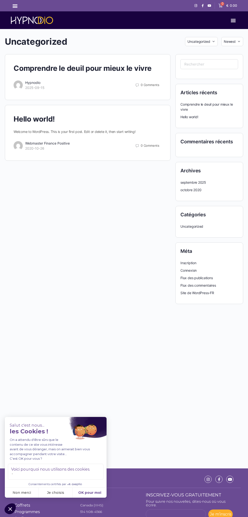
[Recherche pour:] (209, 64)
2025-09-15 (35, 88)
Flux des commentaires (198, 285)
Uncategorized (191, 226)
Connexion (188, 270)
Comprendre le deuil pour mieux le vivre (83, 68)
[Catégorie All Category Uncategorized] (201, 41)
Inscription (188, 263)
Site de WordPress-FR (197, 293)
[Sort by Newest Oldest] (232, 41)
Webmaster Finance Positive (47, 143)
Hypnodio (32, 82)
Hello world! (34, 119)
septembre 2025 (193, 182)
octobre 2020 (190, 190)
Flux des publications (196, 278)
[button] (15, 6)
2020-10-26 (34, 148)
